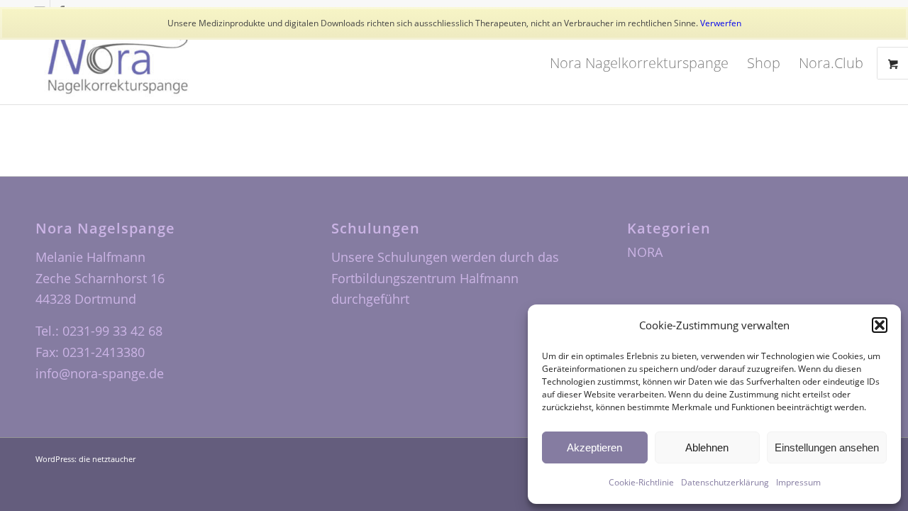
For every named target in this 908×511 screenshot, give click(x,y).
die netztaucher (107, 459)
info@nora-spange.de (99, 373)
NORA (645, 251)
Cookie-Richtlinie (641, 482)
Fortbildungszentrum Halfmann (425, 278)
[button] (880, 325)
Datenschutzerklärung (725, 482)
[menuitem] (639, 63)
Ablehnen (707, 447)
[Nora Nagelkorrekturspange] (117, 63)
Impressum (798, 482)
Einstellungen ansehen (827, 447)
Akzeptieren (594, 447)
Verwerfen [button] (720, 23)
